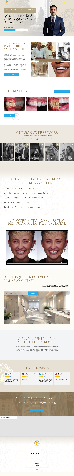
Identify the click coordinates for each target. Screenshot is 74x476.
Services (37, 463)
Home (37, 458)
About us (37, 460)
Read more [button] (24, 382)
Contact (37, 465)
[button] (71, 379)
